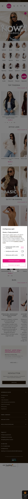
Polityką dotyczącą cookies (16, 236)
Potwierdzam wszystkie (14, 260)
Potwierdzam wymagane (14, 265)
